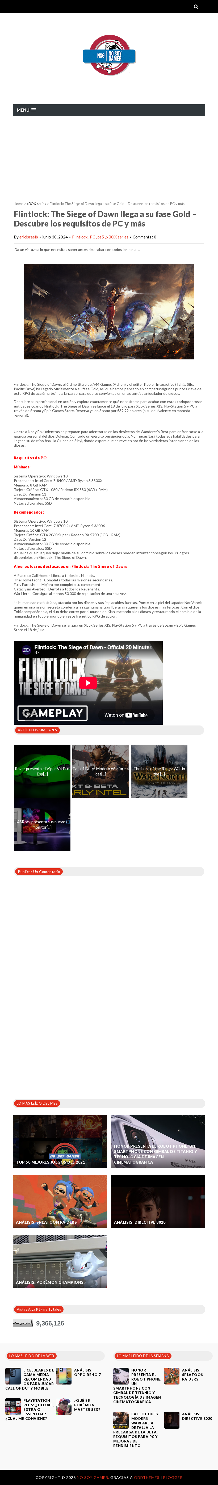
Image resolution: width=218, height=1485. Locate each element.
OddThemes (147, 1477)
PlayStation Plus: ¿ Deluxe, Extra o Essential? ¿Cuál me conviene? (29, 1409)
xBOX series (36, 204)
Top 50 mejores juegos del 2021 (50, 1162)
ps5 (101, 236)
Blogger (173, 1477)
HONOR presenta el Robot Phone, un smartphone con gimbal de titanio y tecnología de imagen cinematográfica (155, 1154)
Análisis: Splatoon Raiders (46, 1222)
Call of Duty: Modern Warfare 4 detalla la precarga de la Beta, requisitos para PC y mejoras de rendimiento (136, 1430)
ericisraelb (28, 236)
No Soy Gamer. (93, 1477)
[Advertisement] (109, 156)
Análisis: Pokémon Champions (50, 1282)
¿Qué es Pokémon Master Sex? (87, 1405)
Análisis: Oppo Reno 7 (87, 1372)
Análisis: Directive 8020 (139, 1222)
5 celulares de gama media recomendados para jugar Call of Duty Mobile (29, 1379)
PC (93, 236)
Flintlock (80, 236)
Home (18, 204)
